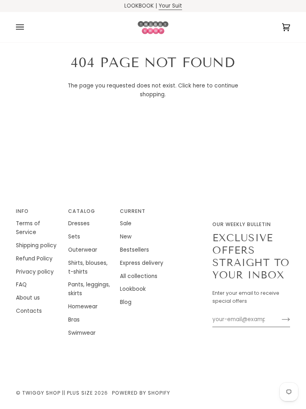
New (125, 236)
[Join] (279, 319)
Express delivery (141, 263)
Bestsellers (134, 250)
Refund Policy (34, 258)
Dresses (79, 223)
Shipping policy (36, 245)
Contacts (29, 311)
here (199, 85)
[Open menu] (28, 27)
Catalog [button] (81, 211)
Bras (74, 320)
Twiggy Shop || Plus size (57, 392)
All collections (138, 276)
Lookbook (133, 289)
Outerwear (82, 250)
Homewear (83, 306)
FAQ (21, 284)
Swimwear (82, 333)
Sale (125, 223)
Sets (74, 236)
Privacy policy (35, 272)
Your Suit (170, 6)
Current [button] (132, 211)
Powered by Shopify (141, 392)
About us (28, 298)
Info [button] (22, 211)
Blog (125, 302)
